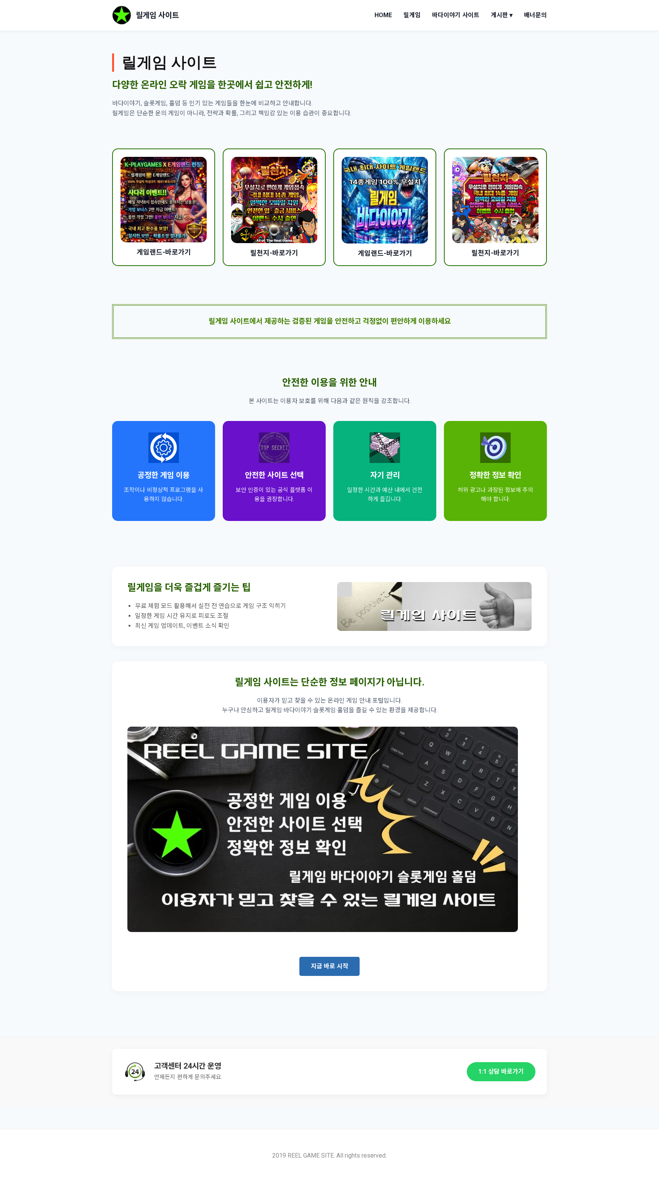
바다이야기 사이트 (455, 15)
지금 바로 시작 (329, 966)
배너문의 (535, 15)
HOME (383, 15)
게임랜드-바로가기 (164, 252)
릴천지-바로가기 (274, 253)
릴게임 (412, 15)
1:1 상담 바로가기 (501, 1071)
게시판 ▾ (502, 15)
